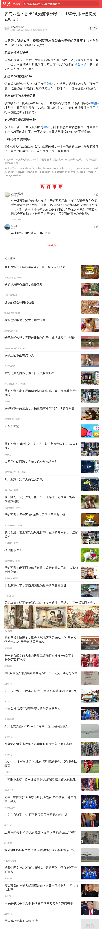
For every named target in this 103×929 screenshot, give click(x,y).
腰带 (47, 127)
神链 (50, 84)
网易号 (16, 3)
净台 (77, 64)
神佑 (94, 103)
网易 (6, 4)
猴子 (83, 64)
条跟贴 (51, 245)
